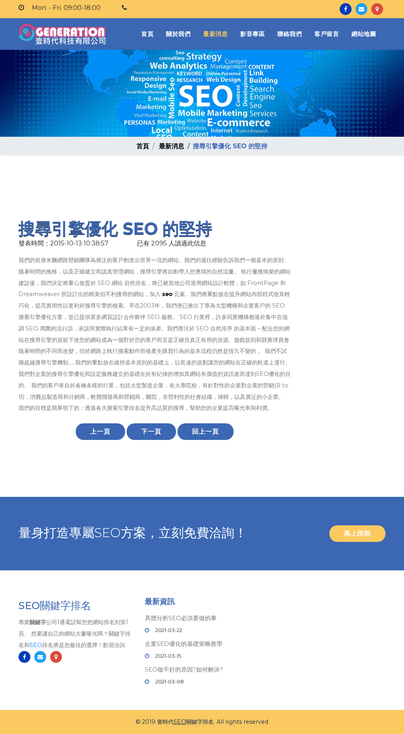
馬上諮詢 (357, 533)
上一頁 (100, 431)
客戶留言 (326, 34)
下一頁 (151, 431)
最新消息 (215, 34)
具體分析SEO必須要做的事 (181, 618)
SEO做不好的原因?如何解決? (184, 669)
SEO (36, 645)
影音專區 (252, 34)
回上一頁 (205, 431)
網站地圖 (364, 34)
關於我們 (178, 34)
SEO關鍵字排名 (55, 605)
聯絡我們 (289, 34)
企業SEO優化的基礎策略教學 (184, 643)
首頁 (149, 34)
